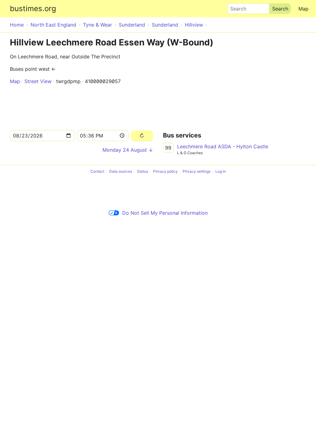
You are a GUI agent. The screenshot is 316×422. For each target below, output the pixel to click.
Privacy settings (196, 171)
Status (142, 171)
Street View (38, 81)
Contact (97, 171)
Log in (220, 171)
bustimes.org (33, 8)
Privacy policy (165, 171)
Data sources (120, 171)
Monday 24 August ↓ (127, 150)
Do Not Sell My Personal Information (165, 213)
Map (303, 9)
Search (235, 7)
